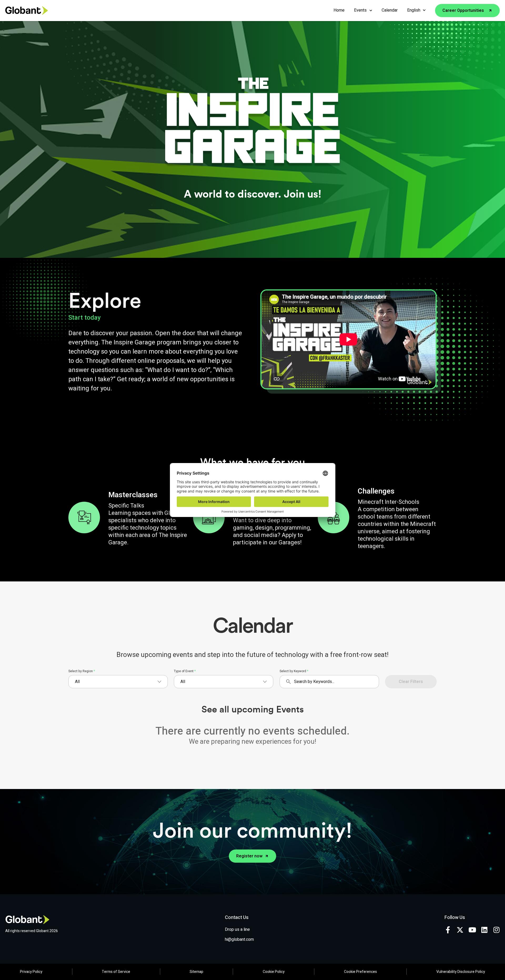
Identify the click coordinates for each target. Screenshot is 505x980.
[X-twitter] (460, 929)
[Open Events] (370, 10)
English (413, 10)
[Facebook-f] (448, 929)
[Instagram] (496, 929)
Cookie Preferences (360, 971)
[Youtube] (472, 929)
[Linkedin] (484, 929)
